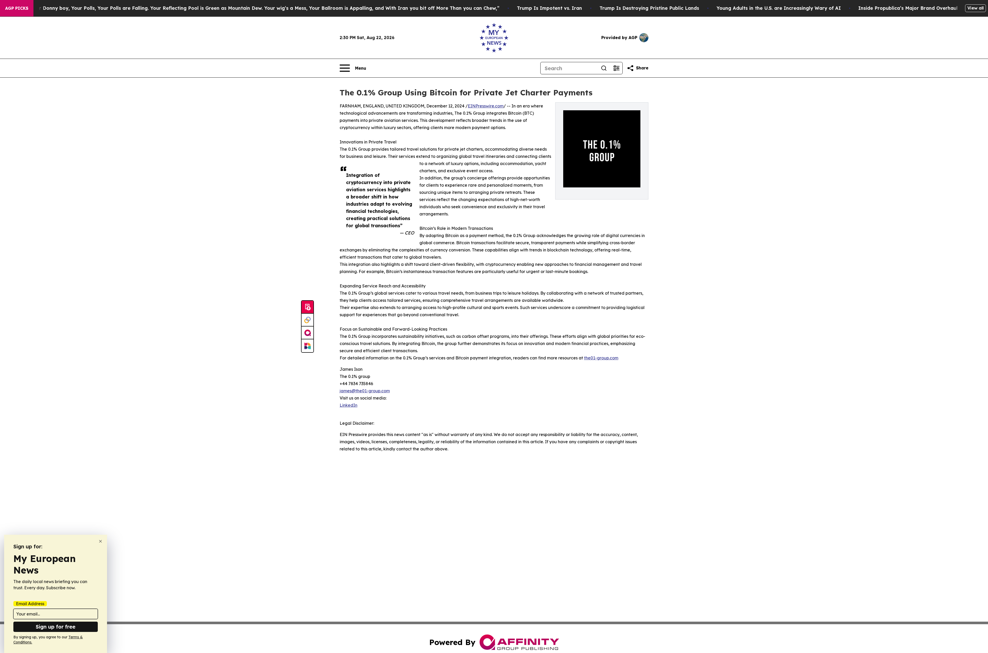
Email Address (30, 603)
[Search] (604, 68)
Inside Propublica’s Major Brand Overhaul (908, 8)
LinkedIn (348, 405)
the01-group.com (601, 357)
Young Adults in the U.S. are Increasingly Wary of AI (779, 8)
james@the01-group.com (365, 390)
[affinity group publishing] (307, 332)
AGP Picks (16, 8)
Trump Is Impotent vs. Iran (549, 8)
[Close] (100, 541)
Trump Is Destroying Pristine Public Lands (649, 8)
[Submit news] (307, 307)
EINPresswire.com (486, 105)
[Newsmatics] (307, 345)
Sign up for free (55, 626)
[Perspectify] (307, 320)
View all (975, 8)
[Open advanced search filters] (616, 68)
